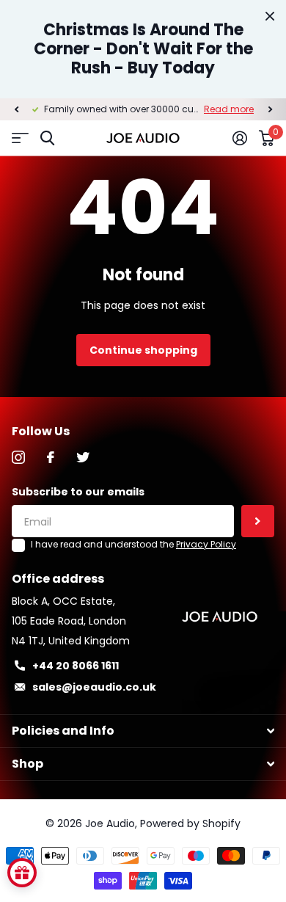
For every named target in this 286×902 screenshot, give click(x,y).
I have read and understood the (133, 544)
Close (270, 16)
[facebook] (50, 457)
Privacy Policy (206, 544)
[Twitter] (82, 457)
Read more (229, 109)
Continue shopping (143, 350)
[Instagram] (18, 457)
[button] (16, 109)
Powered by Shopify (190, 823)
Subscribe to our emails (78, 491)
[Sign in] (239, 138)
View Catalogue (20, 138)
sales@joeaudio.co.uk (94, 687)
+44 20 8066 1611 (75, 665)
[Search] (47, 138)
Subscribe (257, 521)
